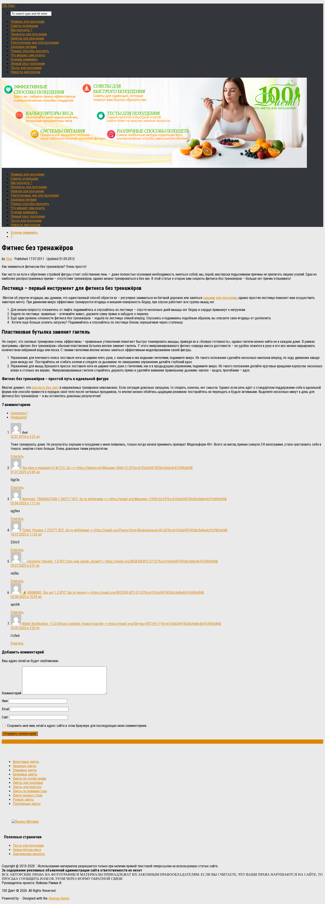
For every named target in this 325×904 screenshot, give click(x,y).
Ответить (17, 456)
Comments (19, 413)
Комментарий (11, 693)
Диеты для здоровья (28, 783)
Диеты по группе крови (29, 778)
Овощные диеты (24, 766)
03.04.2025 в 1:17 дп (25, 503)
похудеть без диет (45, 387)
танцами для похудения (220, 298)
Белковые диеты (25, 774)
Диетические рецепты (29, 854)
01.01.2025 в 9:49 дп (25, 472)
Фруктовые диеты (26, 762)
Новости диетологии (25, 72)
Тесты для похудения (26, 68)
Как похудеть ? (21, 30)
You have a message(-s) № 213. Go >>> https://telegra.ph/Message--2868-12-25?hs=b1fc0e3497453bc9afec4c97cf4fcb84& (107, 468)
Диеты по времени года (30, 791)
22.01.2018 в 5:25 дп (25, 437)
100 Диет (8, 6)
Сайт (5, 717)
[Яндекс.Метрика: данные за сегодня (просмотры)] (25, 822)
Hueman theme (58, 898)
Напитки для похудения (27, 38)
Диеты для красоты (27, 787)
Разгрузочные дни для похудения (35, 42)
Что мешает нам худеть (28, 55)
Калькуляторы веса (27, 850)
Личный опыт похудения (28, 63)
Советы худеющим (24, 26)
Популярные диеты (26, 804)
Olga (9, 259)
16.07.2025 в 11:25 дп (26, 534)
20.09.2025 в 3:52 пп (25, 628)
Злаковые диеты (25, 770)
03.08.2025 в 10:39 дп (26, 597)
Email (5, 709)
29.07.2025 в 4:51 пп (25, 565)
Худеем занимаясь (24, 59)
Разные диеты (23, 799)
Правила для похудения (27, 21)
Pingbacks (19, 417)
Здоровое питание (24, 47)
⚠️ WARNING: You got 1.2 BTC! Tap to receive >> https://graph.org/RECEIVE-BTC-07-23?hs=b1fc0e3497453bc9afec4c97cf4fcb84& (113, 592)
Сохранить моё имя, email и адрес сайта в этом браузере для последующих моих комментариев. (77, 726)
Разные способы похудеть (30, 51)
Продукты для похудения (29, 34)
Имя (5, 701)
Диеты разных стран (27, 795)
